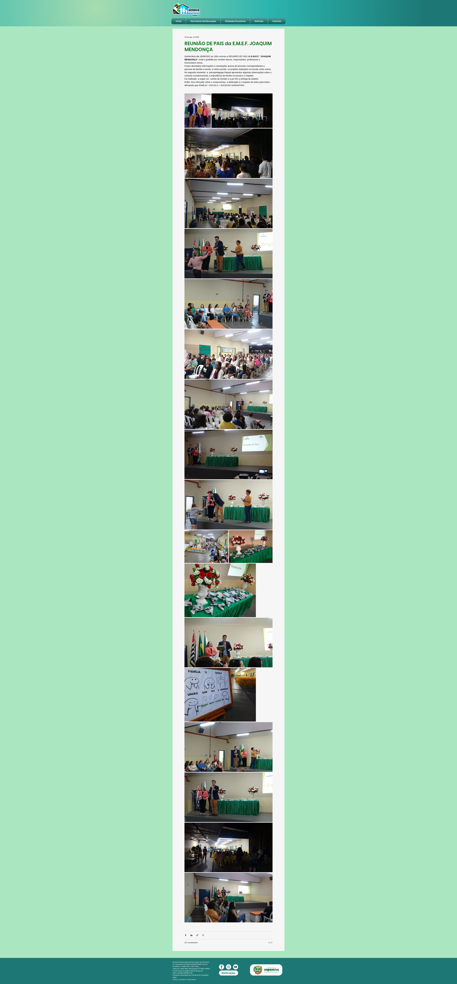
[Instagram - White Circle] (228, 966)
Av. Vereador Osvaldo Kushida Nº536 (187, 964)
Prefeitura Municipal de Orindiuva (186, 975)
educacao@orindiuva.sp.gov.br (190, 971)
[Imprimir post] (203, 935)
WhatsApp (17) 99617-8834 (199, 969)
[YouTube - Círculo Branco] (235, 966)
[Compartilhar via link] (197, 935)
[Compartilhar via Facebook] (185, 935)
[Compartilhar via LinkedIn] (191, 935)
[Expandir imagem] (197, 110)
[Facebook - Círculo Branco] (221, 966)
